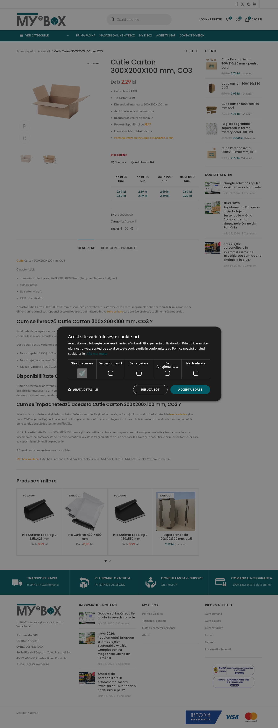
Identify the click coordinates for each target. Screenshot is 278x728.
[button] (83, 389)
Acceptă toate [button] (190, 389)
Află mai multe (96, 353)
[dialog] (139, 364)
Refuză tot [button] (150, 389)
